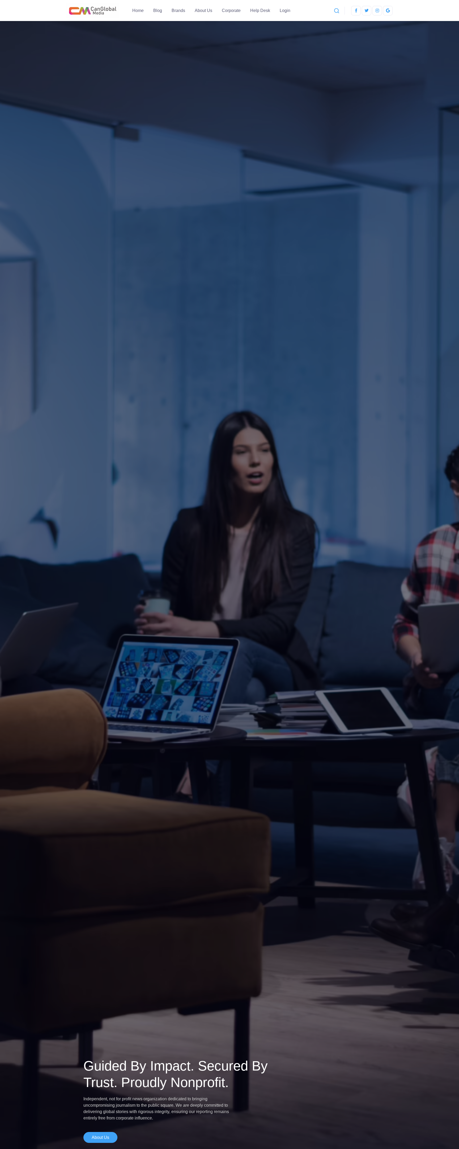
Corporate (231, 10)
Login (285, 10)
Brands (178, 10)
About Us (203, 10)
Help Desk (260, 10)
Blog (157, 10)
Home (138, 10)
